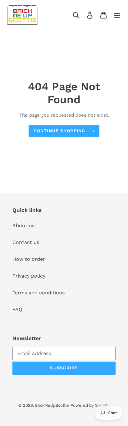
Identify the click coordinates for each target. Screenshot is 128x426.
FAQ (17, 309)
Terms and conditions (38, 293)
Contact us (25, 242)
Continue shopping (59, 130)
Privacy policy (28, 276)
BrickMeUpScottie (52, 405)
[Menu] (117, 15)
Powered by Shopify (90, 405)
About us (23, 225)
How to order (28, 259)
